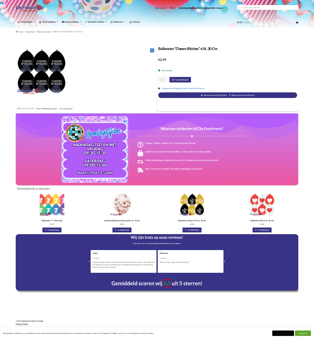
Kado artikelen (72, 21)
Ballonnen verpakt (44, 31)
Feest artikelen (49, 21)
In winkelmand (181, 80)
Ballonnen (118, 21)
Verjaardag (68, 108)
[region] (157, 332)
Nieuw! (173, 7)
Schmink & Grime (96, 21)
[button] (152, 50)
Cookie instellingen (283, 333)
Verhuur (136, 21)
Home (21, 31)
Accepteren (303, 333)
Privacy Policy (22, 324)
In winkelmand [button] (53, 230)
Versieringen (27, 21)
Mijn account (160, 7)
